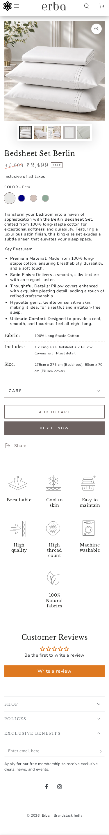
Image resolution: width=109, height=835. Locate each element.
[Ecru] (9, 198)
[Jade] (45, 198)
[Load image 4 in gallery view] (69, 132)
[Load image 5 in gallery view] (83, 132)
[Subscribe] (101, 751)
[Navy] (21, 198)
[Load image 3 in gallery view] (54, 132)
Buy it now (54, 428)
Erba (45, 815)
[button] (86, 6)
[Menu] (16, 6)
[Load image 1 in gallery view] (25, 132)
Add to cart (54, 412)
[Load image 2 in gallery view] (40, 132)
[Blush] (33, 198)
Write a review (54, 671)
